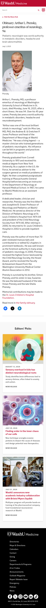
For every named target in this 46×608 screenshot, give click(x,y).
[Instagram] (20, 596)
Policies (13, 587)
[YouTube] (25, 596)
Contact (13, 553)
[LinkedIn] (31, 596)
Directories (14, 542)
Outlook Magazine (17, 576)
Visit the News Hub (11, 17)
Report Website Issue (19, 580)
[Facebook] (10, 596)
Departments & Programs (20, 564)
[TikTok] (36, 596)
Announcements (16, 572)
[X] (15, 596)
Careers (13, 561)
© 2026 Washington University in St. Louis (23, 604)
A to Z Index (15, 568)
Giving (12, 557)
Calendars (14, 549)
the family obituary (25, 303)
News (12, 591)
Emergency (14, 583)
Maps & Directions (17, 546)
